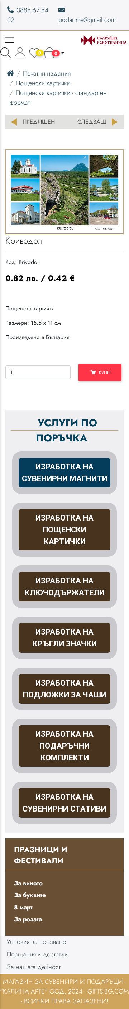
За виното (28, 883)
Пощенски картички (43, 83)
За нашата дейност (34, 967)
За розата (28, 919)
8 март (23, 907)
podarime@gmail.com (87, 19)
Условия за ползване (36, 941)
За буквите (30, 895)
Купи (103, 372)
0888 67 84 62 (27, 14)
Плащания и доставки (37, 954)
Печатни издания (47, 73)
